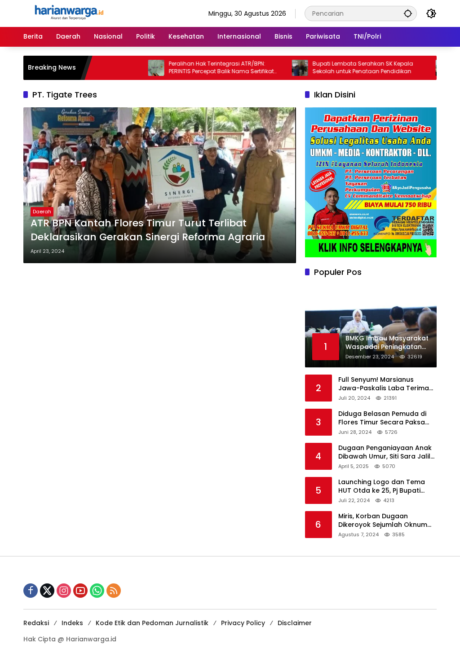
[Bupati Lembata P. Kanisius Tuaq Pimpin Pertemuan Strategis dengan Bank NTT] (429, 68)
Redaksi (36, 622)
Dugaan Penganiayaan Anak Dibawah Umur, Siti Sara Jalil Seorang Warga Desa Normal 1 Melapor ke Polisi (386, 452)
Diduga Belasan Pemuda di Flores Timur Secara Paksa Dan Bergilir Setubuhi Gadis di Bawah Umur (386, 418)
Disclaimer (295, 622)
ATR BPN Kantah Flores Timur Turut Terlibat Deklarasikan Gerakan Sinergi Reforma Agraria (148, 230)
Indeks (72, 622)
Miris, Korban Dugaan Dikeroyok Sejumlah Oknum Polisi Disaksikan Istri (382, 521)
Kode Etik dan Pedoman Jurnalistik (152, 622)
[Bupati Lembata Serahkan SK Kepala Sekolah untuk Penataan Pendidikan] (286, 68)
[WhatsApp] (97, 590)
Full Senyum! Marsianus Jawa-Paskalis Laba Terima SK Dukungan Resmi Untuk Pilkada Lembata (383, 384)
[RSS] (113, 590)
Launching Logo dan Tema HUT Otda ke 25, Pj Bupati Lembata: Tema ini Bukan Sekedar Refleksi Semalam (381, 486)
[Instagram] (64, 590)
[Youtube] (80, 590)
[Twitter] (47, 590)
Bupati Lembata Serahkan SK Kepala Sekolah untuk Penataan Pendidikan (348, 67)
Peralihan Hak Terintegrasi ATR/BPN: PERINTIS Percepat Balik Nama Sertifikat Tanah (207, 67)
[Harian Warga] (68, 13)
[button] (408, 13)
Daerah (42, 211)
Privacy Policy (243, 622)
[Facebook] (30, 590)
